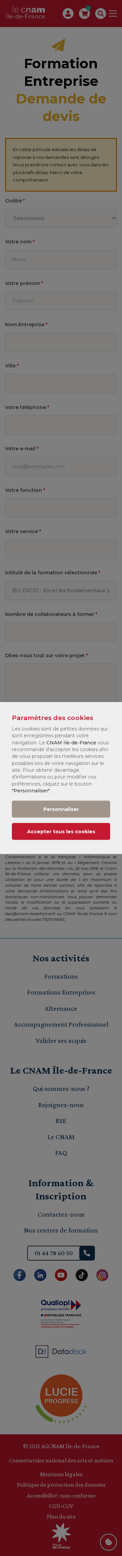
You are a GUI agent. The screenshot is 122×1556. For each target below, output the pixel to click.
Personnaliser (61, 809)
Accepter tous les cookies (61, 832)
